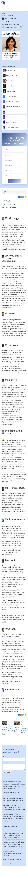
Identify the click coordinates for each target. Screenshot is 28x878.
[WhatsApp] (25, 197)
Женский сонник (11, 117)
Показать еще (14, 864)
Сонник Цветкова (11, 86)
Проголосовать (14, 181)
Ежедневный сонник (12, 127)
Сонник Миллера (11, 70)
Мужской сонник (11, 122)
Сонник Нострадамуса (13, 106)
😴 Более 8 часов (9, 176)
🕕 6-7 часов (8, 165)
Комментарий (8, 763)
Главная (5, 191)
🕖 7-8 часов (8, 170)
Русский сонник (11, 96)
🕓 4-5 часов (8, 155)
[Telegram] (23, 197)
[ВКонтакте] (19, 197)
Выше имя (7, 757)
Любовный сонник (11, 111)
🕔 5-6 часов (8, 160)
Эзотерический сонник (13, 101)
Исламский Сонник (12, 75)
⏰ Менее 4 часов (9, 149)
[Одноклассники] (21, 197)
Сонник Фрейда (11, 91)
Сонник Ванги (10, 80)
